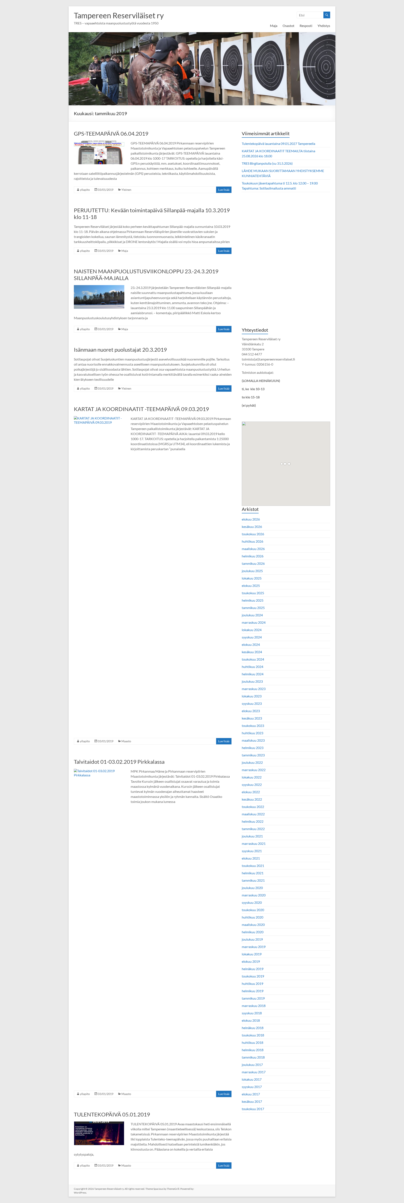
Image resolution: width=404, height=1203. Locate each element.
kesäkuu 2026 (252, 527)
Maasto (126, 741)
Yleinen (126, 189)
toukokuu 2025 (253, 593)
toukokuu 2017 (253, 1109)
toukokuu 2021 (253, 866)
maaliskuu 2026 (253, 549)
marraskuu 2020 (254, 895)
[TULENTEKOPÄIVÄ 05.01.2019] (99, 1124)
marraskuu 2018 (254, 1006)
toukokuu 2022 (253, 807)
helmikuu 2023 (252, 748)
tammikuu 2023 (253, 755)
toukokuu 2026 (253, 534)
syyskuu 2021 (252, 851)
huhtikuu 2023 (252, 733)
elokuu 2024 (251, 644)
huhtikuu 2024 (252, 667)
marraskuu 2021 (254, 843)
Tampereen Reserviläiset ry (119, 15)
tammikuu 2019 (253, 998)
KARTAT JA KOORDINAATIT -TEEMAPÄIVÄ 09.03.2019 (141, 409)
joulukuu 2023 (252, 681)
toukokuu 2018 (253, 1035)
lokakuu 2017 (252, 1079)
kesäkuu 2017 (252, 1101)
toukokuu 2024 (253, 659)
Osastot (288, 26)
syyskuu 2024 (252, 637)
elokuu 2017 (251, 1094)
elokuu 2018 (251, 1020)
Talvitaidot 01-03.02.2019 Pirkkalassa (119, 761)
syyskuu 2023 (252, 703)
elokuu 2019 (251, 961)
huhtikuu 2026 (252, 541)
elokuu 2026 (251, 519)
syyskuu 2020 (252, 902)
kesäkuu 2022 (252, 799)
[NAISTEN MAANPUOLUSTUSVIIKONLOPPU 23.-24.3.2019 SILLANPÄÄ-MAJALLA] (99, 287)
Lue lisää (223, 189)
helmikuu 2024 (252, 674)
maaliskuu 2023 (253, 740)
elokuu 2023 (251, 711)
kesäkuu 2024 (252, 652)
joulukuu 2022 (252, 762)
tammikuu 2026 (253, 563)
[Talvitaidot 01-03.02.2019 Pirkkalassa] (99, 771)
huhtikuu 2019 (252, 983)
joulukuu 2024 (252, 615)
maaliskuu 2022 (253, 814)
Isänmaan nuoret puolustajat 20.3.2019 (120, 349)
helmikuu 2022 (252, 821)
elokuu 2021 (251, 858)
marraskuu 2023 (254, 689)
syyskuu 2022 (252, 784)
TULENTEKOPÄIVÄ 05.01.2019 (112, 1114)
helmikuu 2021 (252, 873)
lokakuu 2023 (252, 696)
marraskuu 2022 (254, 770)
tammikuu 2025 (253, 608)
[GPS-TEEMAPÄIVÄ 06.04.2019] (99, 143)
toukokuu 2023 (253, 726)
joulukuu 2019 (252, 939)
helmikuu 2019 (252, 991)
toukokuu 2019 (253, 976)
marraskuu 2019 (254, 947)
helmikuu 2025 (252, 600)
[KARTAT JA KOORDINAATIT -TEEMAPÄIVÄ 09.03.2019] (99, 418)
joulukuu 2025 (252, 571)
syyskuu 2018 (252, 1013)
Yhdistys (324, 26)
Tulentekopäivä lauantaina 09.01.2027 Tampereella (278, 144)
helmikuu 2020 (252, 932)
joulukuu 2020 (252, 888)
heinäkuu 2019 (252, 969)
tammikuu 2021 (253, 880)
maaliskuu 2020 (253, 925)
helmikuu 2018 (252, 1050)
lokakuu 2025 (252, 578)
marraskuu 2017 (254, 1072)
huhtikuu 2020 (252, 917)
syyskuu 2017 (252, 1087)
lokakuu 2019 (252, 954)
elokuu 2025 (251, 585)
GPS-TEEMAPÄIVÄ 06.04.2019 (111, 133)
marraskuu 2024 (254, 622)
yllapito (85, 189)
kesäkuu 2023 (252, 718)
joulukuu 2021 (252, 836)
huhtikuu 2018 (252, 1042)
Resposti (306, 26)
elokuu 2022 (251, 792)
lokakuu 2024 (252, 630)
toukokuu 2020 (253, 910)
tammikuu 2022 (253, 829)
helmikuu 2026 (252, 556)
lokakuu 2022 (252, 777)
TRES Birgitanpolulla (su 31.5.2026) (267, 163)
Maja (273, 26)
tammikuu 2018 (253, 1057)
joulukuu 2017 (252, 1065)
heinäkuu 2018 (252, 1028)
